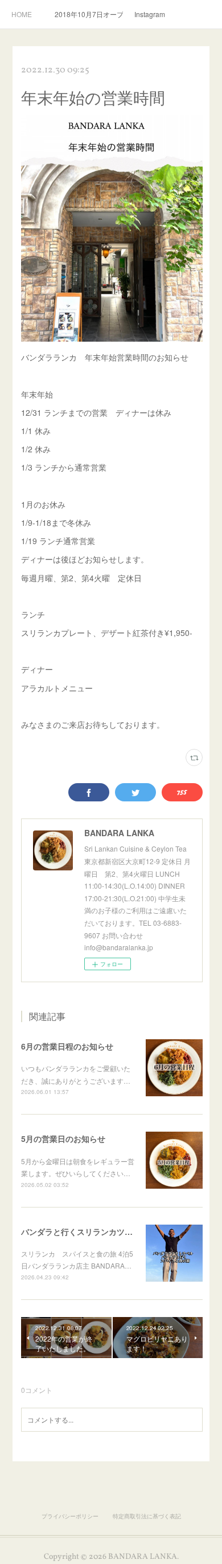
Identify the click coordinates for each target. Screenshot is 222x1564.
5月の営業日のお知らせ (63, 1138)
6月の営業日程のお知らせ (67, 1046)
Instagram (149, 14)
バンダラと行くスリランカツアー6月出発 (95, 1231)
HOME (21, 14)
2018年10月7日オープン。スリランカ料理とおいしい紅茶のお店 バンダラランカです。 (89, 14)
